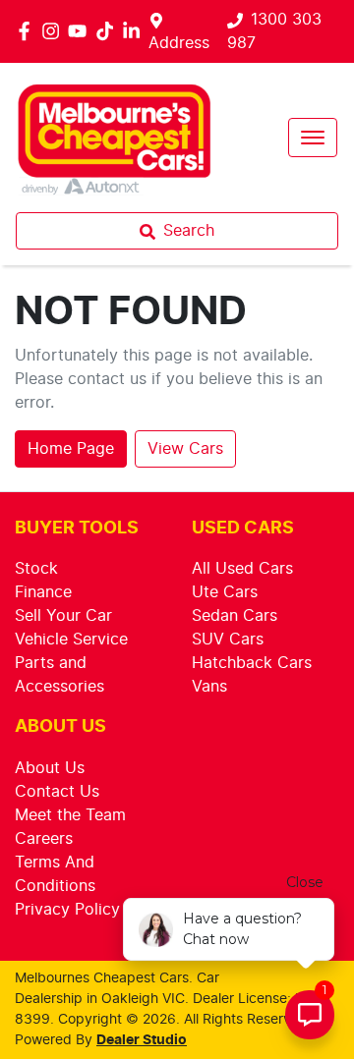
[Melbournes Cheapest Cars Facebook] (28, 31)
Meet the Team (70, 815)
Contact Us (57, 792)
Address (178, 43)
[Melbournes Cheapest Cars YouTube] (81, 31)
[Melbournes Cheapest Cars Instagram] (54, 31)
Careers (44, 839)
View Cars (185, 449)
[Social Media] (108, 31)
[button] (312, 137)
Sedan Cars (234, 616)
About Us (50, 768)
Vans (209, 687)
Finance (43, 592)
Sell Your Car (63, 616)
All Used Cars (242, 569)
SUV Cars (228, 639)
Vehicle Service (71, 639)
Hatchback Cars (252, 663)
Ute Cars (225, 592)
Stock (36, 569)
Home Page (71, 449)
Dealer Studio (141, 1040)
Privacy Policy (67, 910)
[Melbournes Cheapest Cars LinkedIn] (135, 31)
